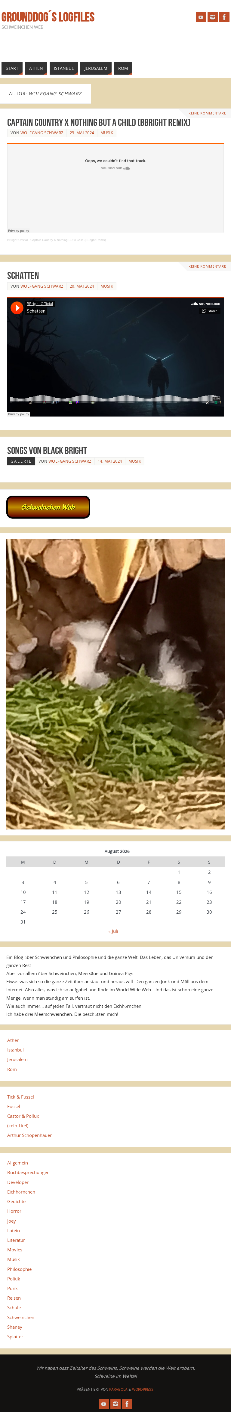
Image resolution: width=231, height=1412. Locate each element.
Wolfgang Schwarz (41, 132)
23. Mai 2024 (82, 132)
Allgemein (17, 1163)
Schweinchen (20, 1317)
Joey (11, 1221)
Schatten (23, 275)
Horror (14, 1211)
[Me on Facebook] (224, 17)
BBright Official (17, 240)
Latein (13, 1230)
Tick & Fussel (20, 1097)
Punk (12, 1288)
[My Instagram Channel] (213, 17)
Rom (12, 1069)
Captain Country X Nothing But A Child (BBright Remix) (99, 122)
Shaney (14, 1327)
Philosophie (19, 1269)
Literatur (16, 1240)
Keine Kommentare (207, 113)
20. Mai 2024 (82, 286)
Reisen (14, 1298)
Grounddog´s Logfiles (48, 17)
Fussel (13, 1106)
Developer (18, 1182)
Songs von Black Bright (47, 450)
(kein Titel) (17, 1126)
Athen (13, 1040)
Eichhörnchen (21, 1192)
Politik (13, 1279)
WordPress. (143, 1389)
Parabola (118, 1389)
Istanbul (15, 1050)
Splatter (15, 1336)
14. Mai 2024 (110, 461)
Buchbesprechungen (28, 1172)
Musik (106, 132)
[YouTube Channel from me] (201, 17)
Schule (14, 1307)
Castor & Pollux (23, 1116)
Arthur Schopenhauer (29, 1135)
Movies (14, 1250)
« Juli (113, 931)
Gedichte (16, 1201)
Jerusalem (17, 1059)
